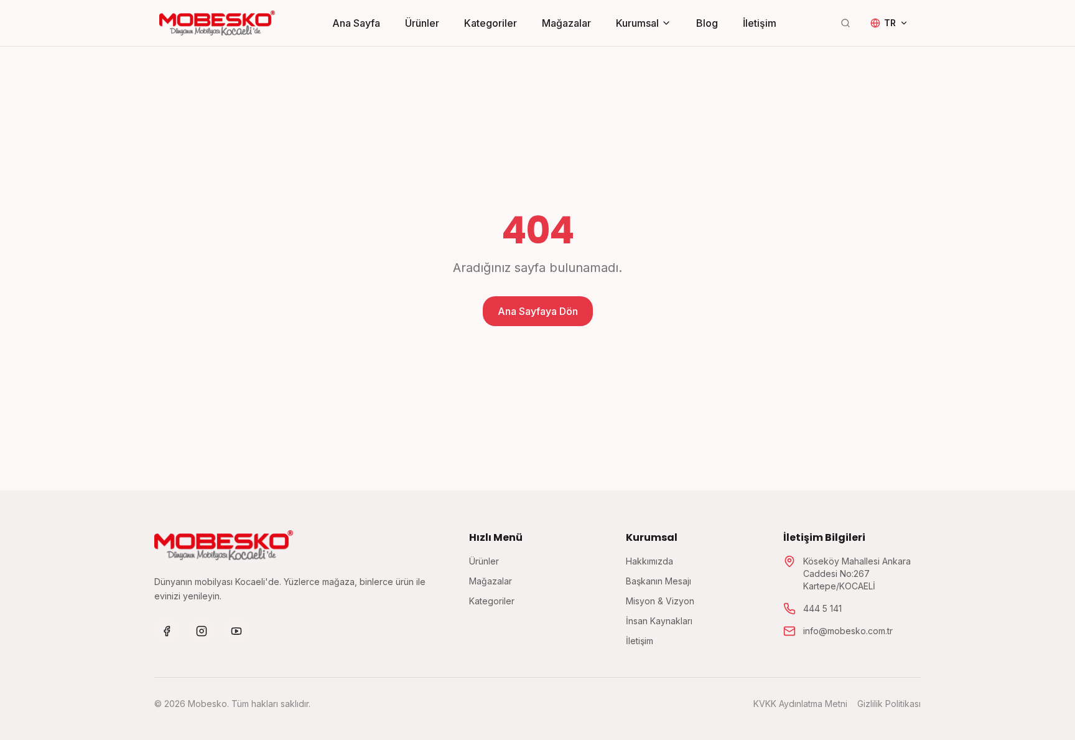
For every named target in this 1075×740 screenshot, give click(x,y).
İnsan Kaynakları (659, 621)
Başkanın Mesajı (658, 581)
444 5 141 (822, 608)
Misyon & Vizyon (660, 601)
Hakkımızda (649, 561)
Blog (707, 23)
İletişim (759, 23)
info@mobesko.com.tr (848, 630)
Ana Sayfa (356, 23)
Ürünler (422, 23)
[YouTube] (236, 631)
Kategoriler (490, 23)
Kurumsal (637, 23)
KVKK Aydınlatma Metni (800, 703)
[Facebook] (166, 631)
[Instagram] (201, 631)
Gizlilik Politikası (889, 703)
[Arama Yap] (845, 23)
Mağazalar (566, 23)
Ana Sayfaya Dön (538, 311)
